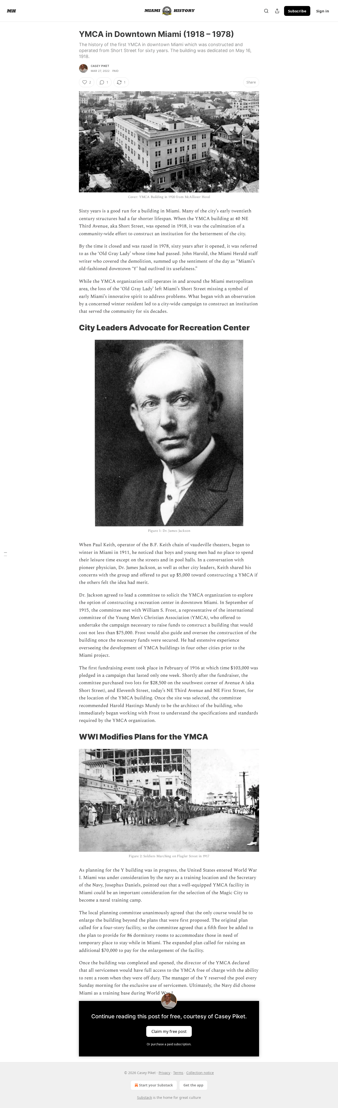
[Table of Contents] (5, 554)
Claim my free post (169, 1031)
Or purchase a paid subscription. (169, 1044)
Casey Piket (100, 66)
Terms (178, 1072)
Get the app (193, 1085)
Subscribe (297, 10)
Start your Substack (156, 1085)
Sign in (322, 10)
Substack (144, 1097)
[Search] (266, 11)
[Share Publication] (277, 11)
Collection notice (200, 1072)
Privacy (164, 1072)
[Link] (72, 328)
